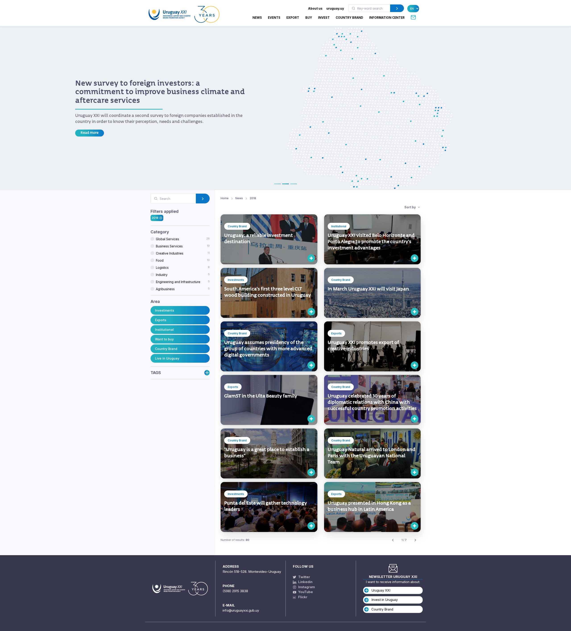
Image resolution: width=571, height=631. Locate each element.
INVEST (324, 17)
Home (225, 198)
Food (183, 260)
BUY (308, 17)
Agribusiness (183, 289)
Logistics (183, 267)
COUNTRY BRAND (349, 17)
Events (274, 17)
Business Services (183, 246)
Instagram (306, 587)
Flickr (301, 597)
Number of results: (235, 540)
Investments (164, 310)
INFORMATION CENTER (387, 17)
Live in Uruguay (167, 358)
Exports (160, 320)
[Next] (415, 540)
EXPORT (292, 17)
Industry (183, 275)
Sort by (410, 207)
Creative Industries (183, 253)
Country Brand (166, 349)
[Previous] (393, 540)
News (257, 17)
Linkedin (304, 582)
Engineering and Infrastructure (183, 282)
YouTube (305, 592)
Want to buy (164, 339)
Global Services (183, 239)
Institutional (164, 329)
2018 (155, 218)
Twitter (303, 577)
